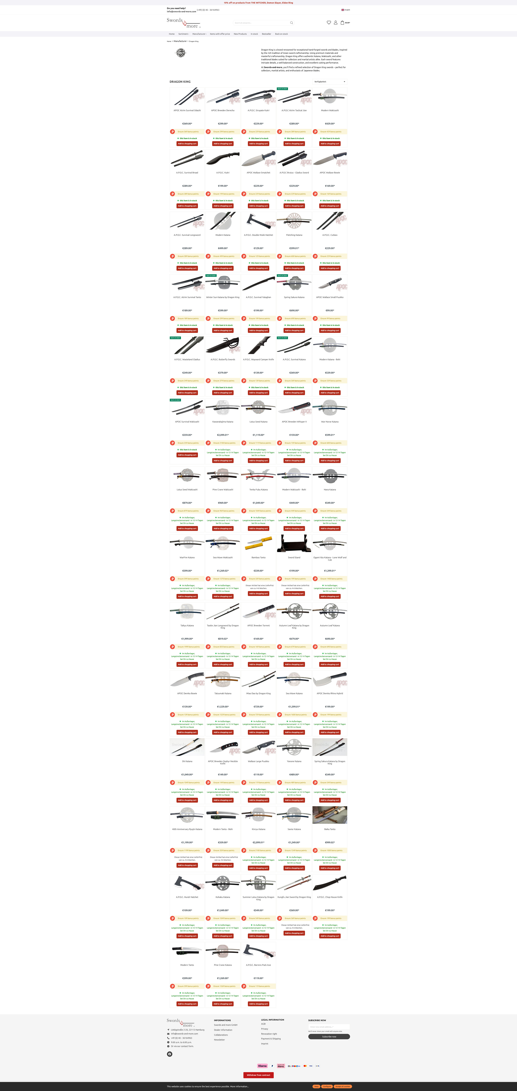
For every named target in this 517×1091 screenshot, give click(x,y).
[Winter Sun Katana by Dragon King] (222, 283)
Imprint (264, 1043)
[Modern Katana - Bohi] (329, 345)
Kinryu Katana (258, 829)
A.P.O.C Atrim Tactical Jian (294, 110)
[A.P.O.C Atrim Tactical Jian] (294, 96)
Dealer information (223, 1030)
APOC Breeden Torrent (258, 625)
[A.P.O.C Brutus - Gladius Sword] (294, 158)
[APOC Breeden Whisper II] (294, 407)
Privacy (264, 1029)
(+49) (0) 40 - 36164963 (208, 10)
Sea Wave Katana (294, 693)
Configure (327, 1086)
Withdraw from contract (258, 1075)
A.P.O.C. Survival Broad (187, 172)
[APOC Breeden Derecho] (222, 96)
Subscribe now (329, 1036)
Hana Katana (330, 489)
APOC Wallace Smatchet (258, 172)
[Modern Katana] (222, 220)
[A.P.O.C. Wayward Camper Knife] (258, 345)
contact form (187, 1046)
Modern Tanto (187, 965)
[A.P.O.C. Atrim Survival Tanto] (187, 283)
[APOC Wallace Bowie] (329, 158)
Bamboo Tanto (259, 557)
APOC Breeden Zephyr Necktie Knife (223, 762)
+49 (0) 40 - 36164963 (181, 1038)
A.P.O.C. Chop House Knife (330, 897)
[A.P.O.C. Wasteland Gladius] (187, 345)
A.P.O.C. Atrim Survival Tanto (187, 297)
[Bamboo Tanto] (258, 543)
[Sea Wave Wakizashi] (222, 543)
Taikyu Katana (187, 625)
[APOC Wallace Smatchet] (258, 158)
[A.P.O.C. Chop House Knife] (329, 883)
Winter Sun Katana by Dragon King (222, 297)
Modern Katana (223, 235)
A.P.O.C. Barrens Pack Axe (258, 965)
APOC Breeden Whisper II (294, 422)
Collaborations (221, 1035)
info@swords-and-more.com (181, 11)
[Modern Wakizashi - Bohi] (294, 475)
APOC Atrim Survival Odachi (187, 110)
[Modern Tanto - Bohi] (222, 815)
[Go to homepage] (184, 23)
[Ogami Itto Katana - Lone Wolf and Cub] (329, 543)
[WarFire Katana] (187, 543)
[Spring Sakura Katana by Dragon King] (329, 747)
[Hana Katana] (329, 475)
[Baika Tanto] (329, 815)
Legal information (272, 1020)
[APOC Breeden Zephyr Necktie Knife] (222, 747)
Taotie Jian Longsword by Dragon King (223, 626)
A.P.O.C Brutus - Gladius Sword (294, 172)
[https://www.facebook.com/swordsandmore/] (169, 1054)
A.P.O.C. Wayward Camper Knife (258, 359)
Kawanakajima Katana (222, 422)
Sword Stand (294, 557)
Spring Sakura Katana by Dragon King (330, 762)
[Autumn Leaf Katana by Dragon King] (294, 611)
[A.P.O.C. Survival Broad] (187, 158)
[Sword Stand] (294, 543)
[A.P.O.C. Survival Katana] (294, 345)
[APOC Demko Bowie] (187, 679)
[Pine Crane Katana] (222, 951)
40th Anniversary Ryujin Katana (187, 829)
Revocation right (269, 1034)
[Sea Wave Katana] (294, 679)
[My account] (336, 23)
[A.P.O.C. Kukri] (222, 158)
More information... (239, 1086)
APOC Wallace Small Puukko (329, 297)
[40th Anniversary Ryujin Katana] (187, 815)
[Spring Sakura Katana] (294, 283)
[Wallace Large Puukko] (258, 747)
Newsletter (219, 1039)
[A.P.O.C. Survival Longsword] (187, 220)
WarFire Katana (187, 557)
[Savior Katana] (294, 815)
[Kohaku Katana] (222, 883)
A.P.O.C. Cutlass (329, 235)
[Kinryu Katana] (258, 815)
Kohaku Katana (223, 897)
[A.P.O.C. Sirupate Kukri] (258, 96)
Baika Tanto (329, 829)
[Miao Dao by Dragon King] (258, 679)
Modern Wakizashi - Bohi (294, 489)
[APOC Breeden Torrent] (258, 611)
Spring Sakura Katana (294, 297)
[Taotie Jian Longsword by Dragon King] (222, 611)
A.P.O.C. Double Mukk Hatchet (258, 235)
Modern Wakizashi (330, 110)
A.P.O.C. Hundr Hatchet (187, 897)
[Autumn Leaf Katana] (329, 611)
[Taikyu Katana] (187, 611)
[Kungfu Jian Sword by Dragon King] (294, 883)
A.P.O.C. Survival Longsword (187, 235)
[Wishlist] (329, 23)
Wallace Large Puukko (258, 761)
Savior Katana (294, 829)
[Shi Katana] (187, 747)
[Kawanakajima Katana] (222, 407)
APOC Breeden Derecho (222, 110)
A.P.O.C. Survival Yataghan (258, 297)
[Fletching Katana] (294, 220)
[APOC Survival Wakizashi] (187, 407)
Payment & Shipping (271, 1038)
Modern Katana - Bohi (329, 359)
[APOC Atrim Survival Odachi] (187, 96)
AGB (263, 1024)
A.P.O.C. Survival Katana (294, 359)
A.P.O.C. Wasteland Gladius (187, 359)
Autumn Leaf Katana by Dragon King (294, 626)
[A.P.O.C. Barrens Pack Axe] (258, 951)
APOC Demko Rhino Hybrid (330, 693)
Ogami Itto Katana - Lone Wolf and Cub (329, 558)
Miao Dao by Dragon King (258, 693)
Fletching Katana (294, 235)
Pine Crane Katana (223, 965)
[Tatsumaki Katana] (222, 679)
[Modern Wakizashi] (329, 96)
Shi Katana (187, 761)
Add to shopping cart (187, 144)
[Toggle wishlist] (202, 90)
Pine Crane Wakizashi (223, 489)
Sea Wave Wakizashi (223, 557)
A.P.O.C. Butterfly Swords (223, 359)
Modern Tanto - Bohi (223, 829)
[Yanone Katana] (294, 747)
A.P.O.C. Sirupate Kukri (258, 110)
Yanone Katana (294, 761)
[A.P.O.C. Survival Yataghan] (258, 283)
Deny (316, 1086)
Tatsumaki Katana (222, 693)
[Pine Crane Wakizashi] (222, 475)
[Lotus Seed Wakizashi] (187, 475)
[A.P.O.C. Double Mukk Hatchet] (258, 220)
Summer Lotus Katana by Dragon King (258, 898)
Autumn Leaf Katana (330, 625)
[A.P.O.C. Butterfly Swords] (222, 345)
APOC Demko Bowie (187, 693)
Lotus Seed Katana (258, 422)
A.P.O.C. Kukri (222, 172)
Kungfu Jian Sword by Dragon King (294, 897)
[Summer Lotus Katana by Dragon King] (258, 883)
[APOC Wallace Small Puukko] (329, 283)
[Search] (292, 22)
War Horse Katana (329, 422)
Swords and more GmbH (225, 1025)
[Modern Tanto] (187, 951)
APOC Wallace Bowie (330, 172)
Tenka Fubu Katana (258, 489)
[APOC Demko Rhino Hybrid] (329, 679)
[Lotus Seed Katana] (258, 407)
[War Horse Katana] (329, 407)
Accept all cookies (343, 1086)
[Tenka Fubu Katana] (258, 475)
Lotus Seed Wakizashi (187, 489)
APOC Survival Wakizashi (187, 422)
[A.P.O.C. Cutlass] (329, 220)
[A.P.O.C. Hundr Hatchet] (187, 883)
